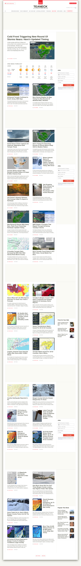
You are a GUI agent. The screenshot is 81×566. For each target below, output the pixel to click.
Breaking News (15, 11)
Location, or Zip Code (61, 76)
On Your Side (32, 11)
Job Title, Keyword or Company (63, 72)
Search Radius (60, 80)
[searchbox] (11, 3)
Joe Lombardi (10, 58)
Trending (48, 11)
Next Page (38, 555)
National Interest (40, 11)
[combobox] (10, 3)
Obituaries (60, 11)
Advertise (70, 11)
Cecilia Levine (36, 202)
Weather (32, 42)
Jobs (64, 11)
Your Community (24, 11)
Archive (43, 555)
